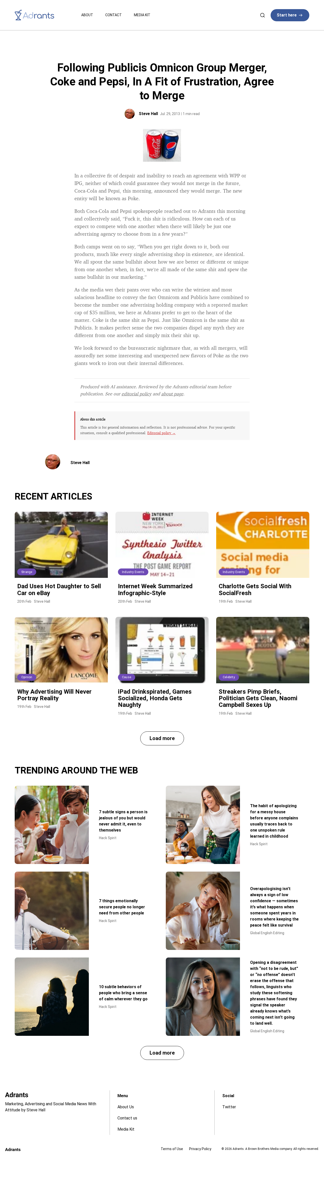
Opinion (26, 677)
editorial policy (136, 393)
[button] (162, 738)
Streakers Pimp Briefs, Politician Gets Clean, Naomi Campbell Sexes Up (258, 698)
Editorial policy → (161, 433)
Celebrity (229, 677)
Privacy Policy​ (200, 1149)
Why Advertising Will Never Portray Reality (54, 695)
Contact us (127, 1118)
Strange (26, 572)
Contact (113, 15)
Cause (126, 677)
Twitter (229, 1107)
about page (172, 393)
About (87, 15)
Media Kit (142, 15)
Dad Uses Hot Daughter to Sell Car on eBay (59, 589)
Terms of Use (172, 1149)
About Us (125, 1107)
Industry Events (133, 572)
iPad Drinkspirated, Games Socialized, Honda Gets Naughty (155, 698)
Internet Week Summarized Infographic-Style (155, 589)
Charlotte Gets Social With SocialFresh (255, 589)
